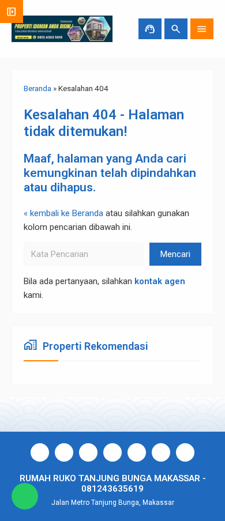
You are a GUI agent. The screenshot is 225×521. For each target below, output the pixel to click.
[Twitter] (112, 452)
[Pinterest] (185, 452)
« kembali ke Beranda (63, 213)
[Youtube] (88, 452)
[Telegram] (161, 452)
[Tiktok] (136, 452)
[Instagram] (64, 452)
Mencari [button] (175, 254)
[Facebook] (40, 452)
